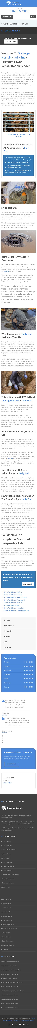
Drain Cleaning (6, 841)
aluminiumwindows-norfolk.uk (11, 970)
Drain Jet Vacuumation (9, 850)
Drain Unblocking (7, 862)
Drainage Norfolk (15, 808)
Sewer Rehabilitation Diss (12, 605)
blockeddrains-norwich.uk (10, 986)
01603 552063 (12, 30)
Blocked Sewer (6, 908)
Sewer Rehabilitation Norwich (13, 595)
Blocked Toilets (7, 916)
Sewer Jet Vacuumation (9, 928)
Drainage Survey (7, 870)
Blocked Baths (6, 899)
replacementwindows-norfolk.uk (12, 982)
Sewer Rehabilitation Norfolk (13, 592)
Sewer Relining (6, 933)
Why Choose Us (9, 625)
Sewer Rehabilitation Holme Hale (14, 608)
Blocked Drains (6, 904)
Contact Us (27, 584)
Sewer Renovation (7, 941)
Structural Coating (7, 883)
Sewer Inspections (8, 924)
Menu (33, 16)
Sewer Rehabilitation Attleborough (14, 600)
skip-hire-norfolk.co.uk (9, 966)
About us (7, 620)
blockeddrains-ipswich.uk (10, 1003)
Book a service (7, 16)
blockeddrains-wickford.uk (10, 1007)
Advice (6, 642)
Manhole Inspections (8, 879)
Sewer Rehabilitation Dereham (13, 603)
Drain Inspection (7, 845)
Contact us (7, 647)
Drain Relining (6, 854)
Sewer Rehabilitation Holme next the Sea (16, 611)
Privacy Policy (16, 1020)
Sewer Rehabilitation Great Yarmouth (15, 597)
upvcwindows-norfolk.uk (9, 978)
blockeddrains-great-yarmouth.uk (12, 991)
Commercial (8, 631)
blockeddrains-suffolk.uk (10, 999)
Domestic (7, 636)
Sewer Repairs (6, 937)
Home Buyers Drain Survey (10, 875)
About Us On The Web (28, 1020)
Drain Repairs (6, 858)
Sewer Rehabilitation (8, 945)
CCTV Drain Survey (8, 866)
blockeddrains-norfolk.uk (10, 995)
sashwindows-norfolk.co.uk (10, 962)
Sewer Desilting (7, 920)
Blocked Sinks (6, 912)
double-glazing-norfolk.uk (10, 974)
